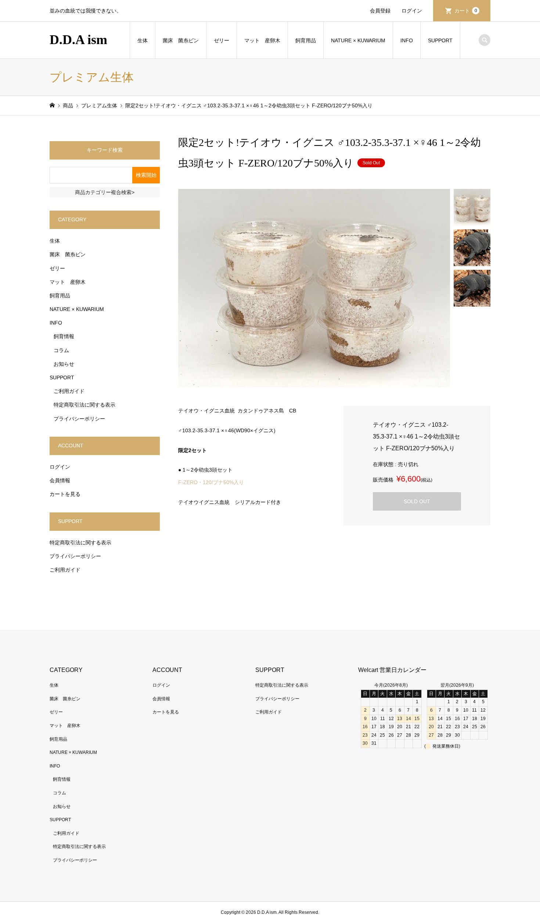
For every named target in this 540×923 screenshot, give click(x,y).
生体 (142, 40)
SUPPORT (440, 40)
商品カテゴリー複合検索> (104, 192)
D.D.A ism (78, 39)
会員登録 (380, 11)
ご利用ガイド (69, 391)
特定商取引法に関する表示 (84, 405)
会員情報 (60, 480)
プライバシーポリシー (79, 419)
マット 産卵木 (262, 40)
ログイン (412, 11)
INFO (406, 40)
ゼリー (221, 40)
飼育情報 (64, 336)
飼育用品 (305, 40)
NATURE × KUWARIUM (358, 40)
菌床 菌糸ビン (181, 40)
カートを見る (65, 494)
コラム (61, 350)
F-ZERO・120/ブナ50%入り (211, 482)
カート (465, 11)
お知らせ (64, 364)
